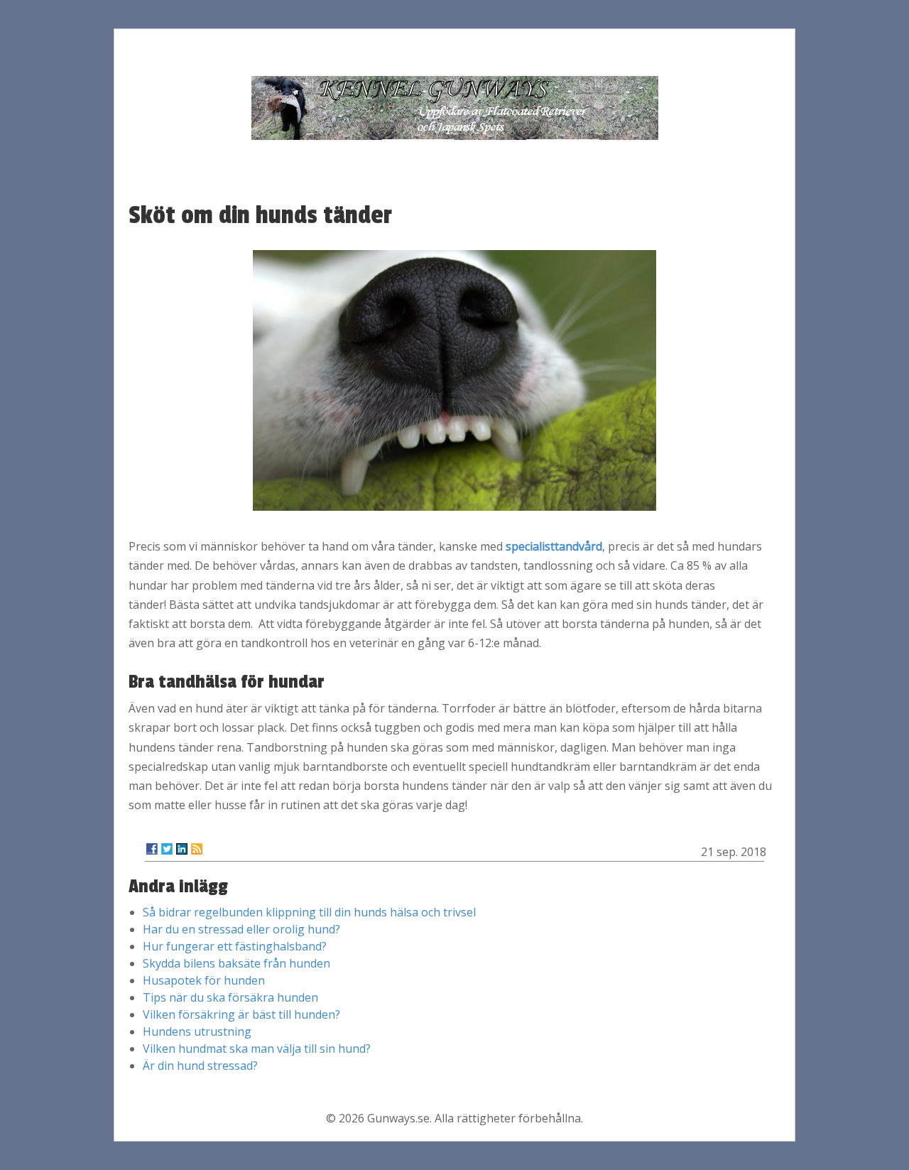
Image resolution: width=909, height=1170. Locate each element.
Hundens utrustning (197, 1031)
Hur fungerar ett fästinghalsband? (235, 946)
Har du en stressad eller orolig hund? (241, 929)
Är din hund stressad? (200, 1065)
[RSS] (196, 849)
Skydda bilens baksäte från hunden (236, 963)
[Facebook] (152, 849)
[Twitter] (167, 849)
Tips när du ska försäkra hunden (230, 997)
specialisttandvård (554, 546)
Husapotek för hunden (204, 980)
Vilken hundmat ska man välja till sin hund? (257, 1048)
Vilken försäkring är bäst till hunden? (241, 1014)
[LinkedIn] (181, 849)
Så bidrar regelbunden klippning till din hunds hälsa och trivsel (309, 912)
